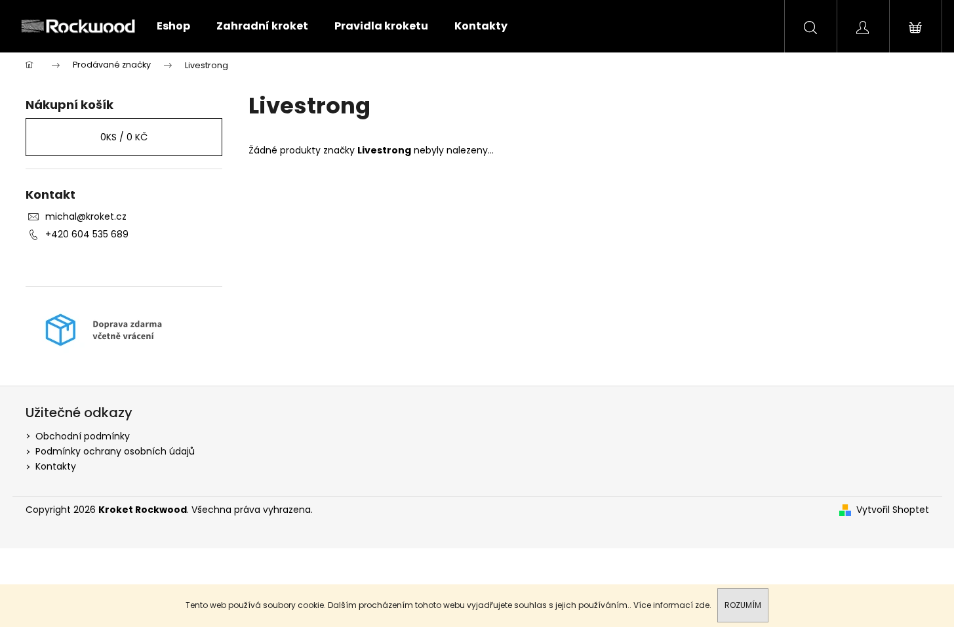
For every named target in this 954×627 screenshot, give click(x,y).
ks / (124, 137)
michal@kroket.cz (86, 216)
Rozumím (743, 605)
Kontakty (55, 466)
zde (702, 605)
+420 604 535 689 (87, 234)
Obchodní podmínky (82, 436)
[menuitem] (173, 26)
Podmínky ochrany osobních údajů (115, 451)
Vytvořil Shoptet (892, 510)
